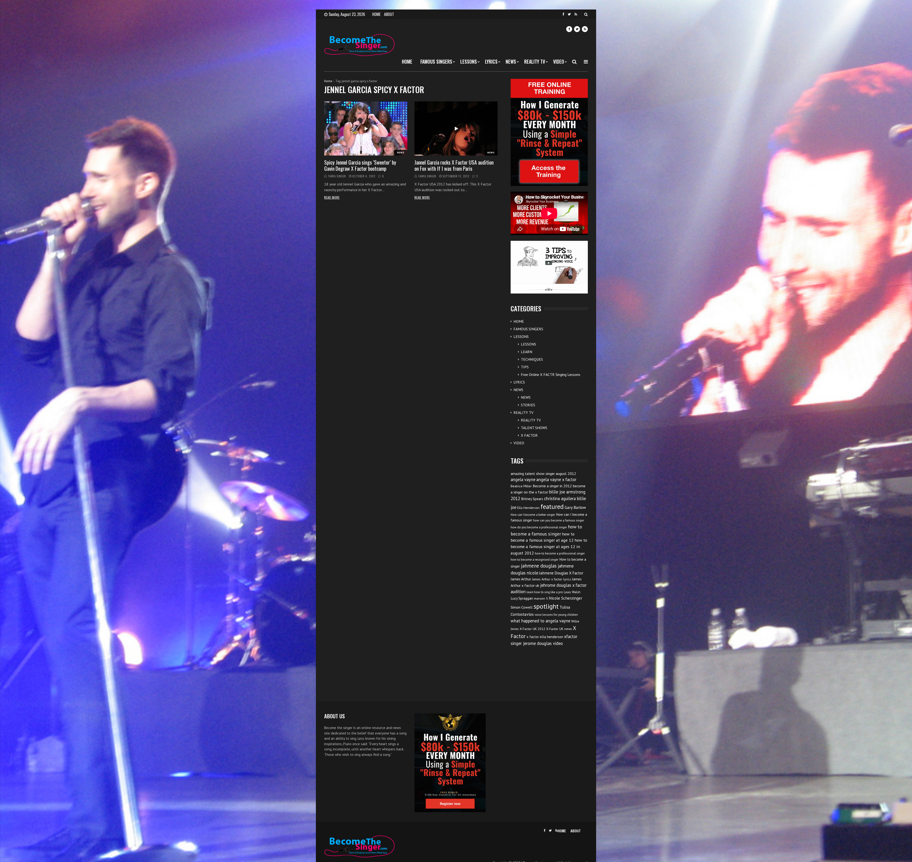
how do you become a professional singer (539, 527)
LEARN (526, 351)
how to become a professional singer (560, 553)
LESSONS (468, 61)
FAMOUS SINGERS (436, 61)
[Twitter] (569, 14)
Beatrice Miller (521, 486)
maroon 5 (541, 598)
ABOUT (389, 14)
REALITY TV (534, 61)
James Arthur (521, 579)
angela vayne (523, 479)
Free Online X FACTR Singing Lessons (550, 374)
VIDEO (558, 61)
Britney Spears (532, 499)
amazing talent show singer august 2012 (543, 473)
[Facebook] (563, 14)
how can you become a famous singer (558, 520)
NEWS (511, 61)
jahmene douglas (539, 566)
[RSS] (576, 14)
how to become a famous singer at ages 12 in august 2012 (549, 546)
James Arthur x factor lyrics (551, 579)
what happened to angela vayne (540, 621)
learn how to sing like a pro (545, 592)
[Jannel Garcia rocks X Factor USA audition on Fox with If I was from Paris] (456, 128)
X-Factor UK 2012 (532, 629)
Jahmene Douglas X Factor (561, 573)
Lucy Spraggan (522, 598)
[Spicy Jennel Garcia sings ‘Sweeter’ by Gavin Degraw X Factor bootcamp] (365, 128)
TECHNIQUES (532, 359)
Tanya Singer (337, 176)
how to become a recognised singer (534, 560)
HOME (376, 14)
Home (328, 81)
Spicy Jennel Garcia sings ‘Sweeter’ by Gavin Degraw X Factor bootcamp (360, 165)
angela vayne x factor (556, 479)
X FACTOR (529, 435)
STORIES (528, 405)
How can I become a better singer (533, 515)
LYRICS (491, 61)
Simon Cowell (521, 607)
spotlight (546, 606)
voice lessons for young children (556, 615)
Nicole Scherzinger (565, 598)
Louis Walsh (572, 592)
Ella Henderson (528, 508)
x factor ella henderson (545, 637)
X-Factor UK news (559, 629)
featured (552, 506)
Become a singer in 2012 (552, 485)
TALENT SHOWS (534, 427)
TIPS (525, 367)
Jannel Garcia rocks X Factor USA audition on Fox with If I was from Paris (454, 165)
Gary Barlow (575, 507)
